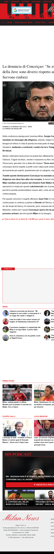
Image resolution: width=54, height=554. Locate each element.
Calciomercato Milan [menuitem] (23, 22)
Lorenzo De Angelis (12, 128)
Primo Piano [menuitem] (40, 22)
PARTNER (25, 1)
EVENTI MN (15, 1)
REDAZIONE (36, 1)
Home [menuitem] (9, 22)
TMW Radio (47, 1)
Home (6, 1)
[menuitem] (3, 22)
